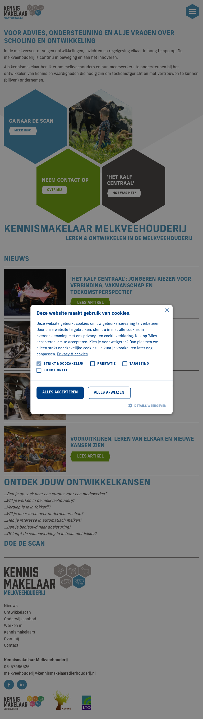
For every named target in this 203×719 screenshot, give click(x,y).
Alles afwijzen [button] (109, 392)
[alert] (101, 359)
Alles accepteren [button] (60, 392)
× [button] (167, 311)
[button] (101, 405)
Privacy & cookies (72, 354)
